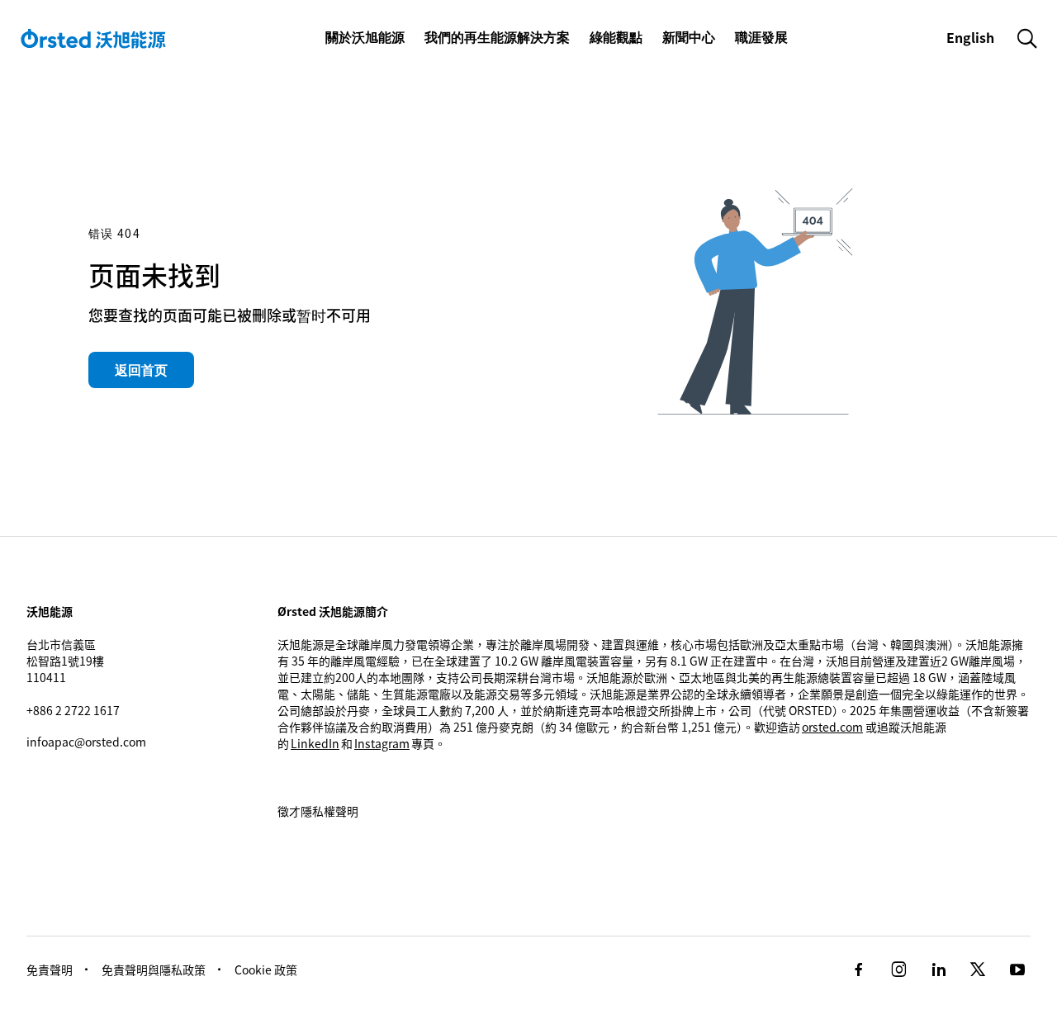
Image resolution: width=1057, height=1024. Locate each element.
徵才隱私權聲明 (317, 811)
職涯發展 (761, 37)
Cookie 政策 (266, 969)
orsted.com (832, 726)
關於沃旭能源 (365, 37)
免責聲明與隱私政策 (154, 969)
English (972, 37)
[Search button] (1027, 38)
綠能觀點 (616, 37)
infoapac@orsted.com (86, 741)
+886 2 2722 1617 (73, 710)
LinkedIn (315, 743)
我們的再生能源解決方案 (497, 37)
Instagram (382, 743)
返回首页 (141, 370)
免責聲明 (49, 969)
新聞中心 (688, 37)
